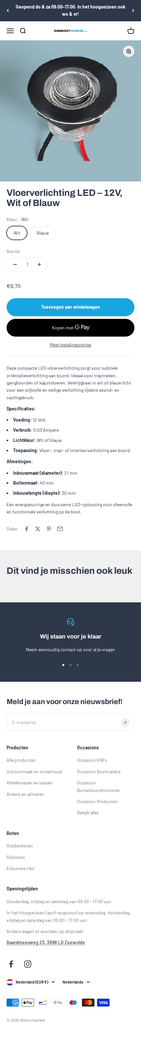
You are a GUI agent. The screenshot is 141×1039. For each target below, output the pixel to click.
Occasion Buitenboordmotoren (98, 786)
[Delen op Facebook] (26, 528)
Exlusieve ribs (20, 868)
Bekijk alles (88, 812)
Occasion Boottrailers (99, 771)
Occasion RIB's (92, 760)
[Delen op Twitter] (37, 528)
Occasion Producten (97, 801)
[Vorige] (8, 10)
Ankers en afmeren (25, 794)
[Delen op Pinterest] (48, 528)
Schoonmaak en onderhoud (34, 771)
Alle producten (21, 760)
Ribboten (16, 857)
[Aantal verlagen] (15, 264)
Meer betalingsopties (70, 344)
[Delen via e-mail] (60, 528)
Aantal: (14, 251)
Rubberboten (20, 845)
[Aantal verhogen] (39, 264)
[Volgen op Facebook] (11, 964)
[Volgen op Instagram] (27, 964)
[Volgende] (133, 10)
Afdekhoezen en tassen (30, 782)
